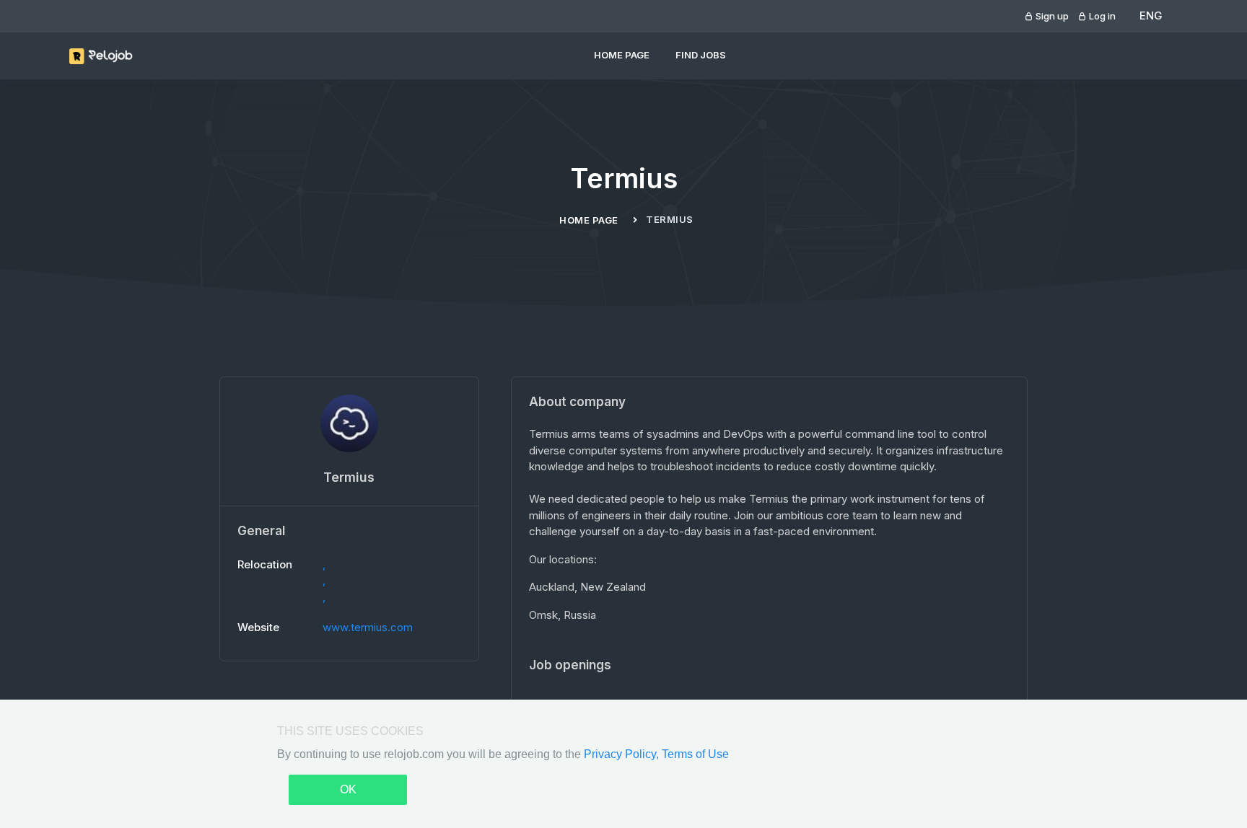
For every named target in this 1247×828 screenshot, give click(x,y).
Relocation (264, 564)
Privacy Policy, (623, 754)
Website (258, 627)
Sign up (1051, 16)
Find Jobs (700, 55)
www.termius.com (368, 627)
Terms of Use (695, 754)
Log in (1101, 16)
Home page (621, 55)
